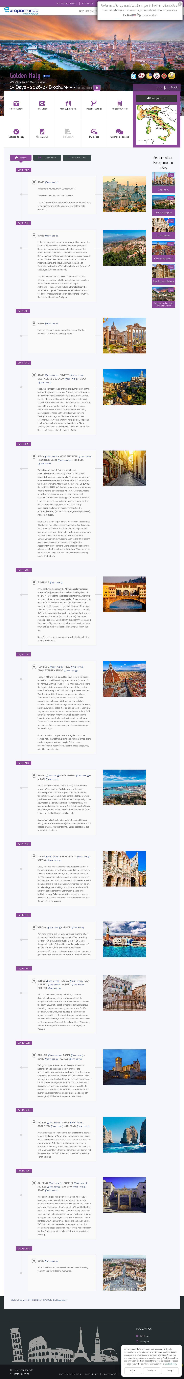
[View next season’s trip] (71, 87)
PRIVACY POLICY (109, 1374)
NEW (81, 11)
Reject (133, 1370)
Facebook (144, 1336)
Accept (170, 1370)
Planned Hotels (49, 157)
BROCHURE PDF (93, 11)
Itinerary (22, 157)
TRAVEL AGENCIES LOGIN (70, 1374)
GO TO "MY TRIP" (87, 3)
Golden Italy (26, 75)
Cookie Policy (170, 1364)
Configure (151, 1370)
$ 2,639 (167, 87)
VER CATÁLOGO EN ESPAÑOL (67, 3)
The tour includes (78, 157)
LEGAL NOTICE (91, 1374)
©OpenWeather (61, 1300)
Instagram (144, 1341)
